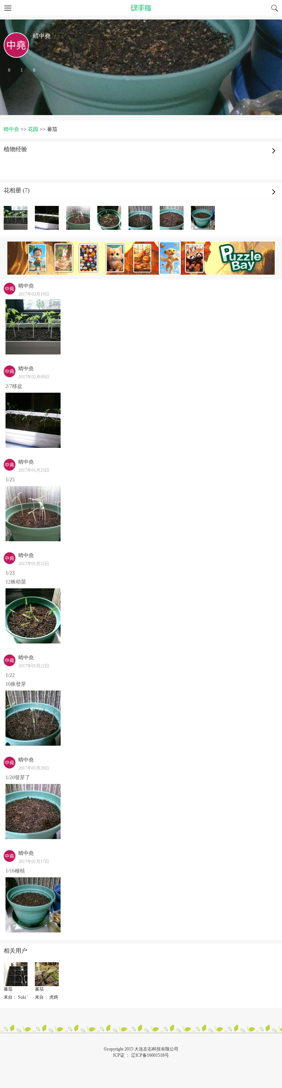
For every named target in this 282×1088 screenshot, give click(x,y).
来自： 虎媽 (46, 997)
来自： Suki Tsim (20, 997)
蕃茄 (8, 989)
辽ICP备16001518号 (150, 1055)
